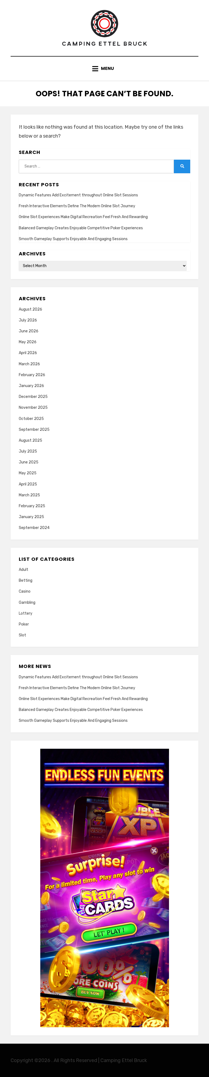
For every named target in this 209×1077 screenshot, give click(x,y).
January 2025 (31, 517)
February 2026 (32, 375)
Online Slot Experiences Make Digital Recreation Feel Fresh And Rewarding (83, 217)
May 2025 (27, 473)
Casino (24, 591)
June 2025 (28, 462)
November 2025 (33, 407)
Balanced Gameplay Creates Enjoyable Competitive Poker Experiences (81, 228)
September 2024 (34, 527)
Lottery (25, 613)
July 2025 (28, 451)
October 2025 (31, 418)
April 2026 (28, 353)
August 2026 (30, 309)
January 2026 (31, 385)
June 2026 (28, 331)
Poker (24, 624)
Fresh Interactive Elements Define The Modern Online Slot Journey (77, 206)
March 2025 (29, 495)
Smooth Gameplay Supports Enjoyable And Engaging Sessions (73, 239)
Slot (22, 635)
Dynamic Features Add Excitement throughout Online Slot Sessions (78, 195)
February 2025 (32, 506)
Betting (25, 580)
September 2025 (34, 429)
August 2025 (30, 440)
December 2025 (33, 396)
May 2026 (27, 342)
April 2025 (28, 484)
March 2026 (29, 364)
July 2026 (28, 320)
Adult (23, 569)
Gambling (27, 602)
